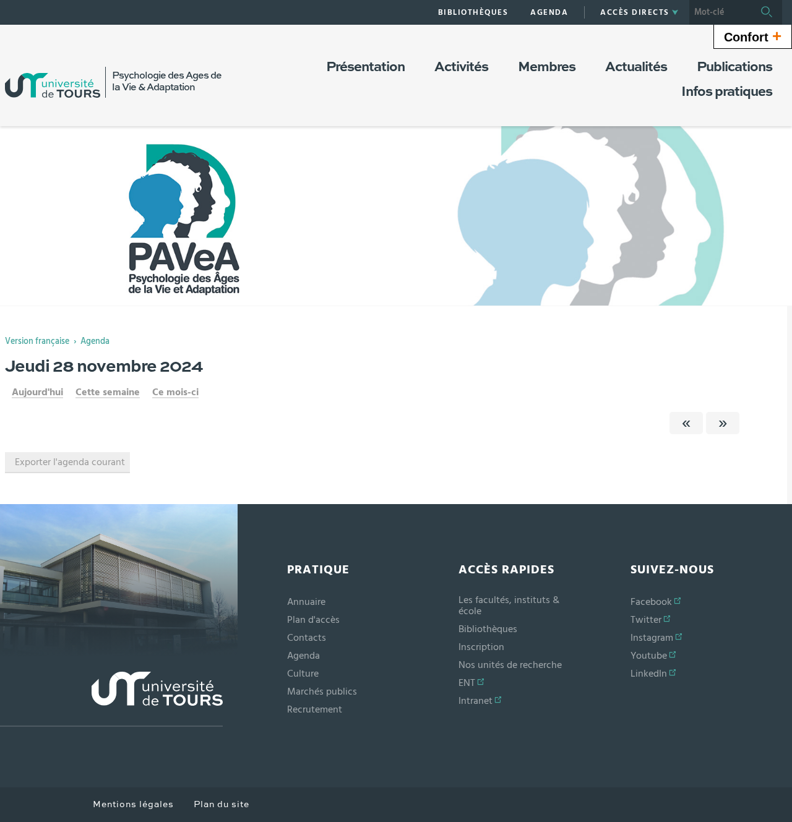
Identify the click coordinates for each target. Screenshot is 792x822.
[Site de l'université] (111, 699)
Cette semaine (107, 392)
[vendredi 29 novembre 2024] (722, 423)
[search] (720, 12)
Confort (752, 36)
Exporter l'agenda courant (70, 462)
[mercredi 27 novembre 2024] (686, 423)
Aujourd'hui (37, 392)
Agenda (95, 341)
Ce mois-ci (175, 392)
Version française (37, 341)
